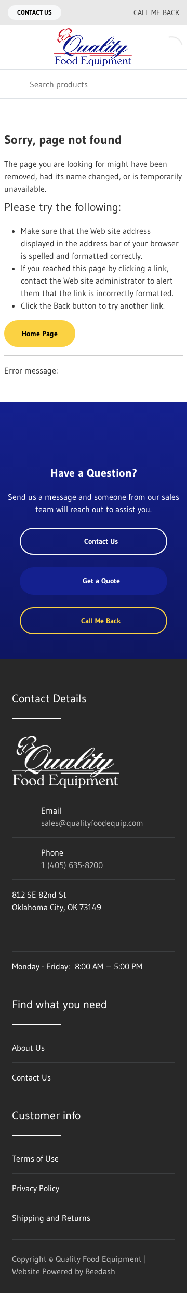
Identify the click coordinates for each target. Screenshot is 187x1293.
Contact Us (34, 12)
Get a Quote (101, 580)
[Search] (15, 84)
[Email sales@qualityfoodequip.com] (81, 12)
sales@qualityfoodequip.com (92, 823)
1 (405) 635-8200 (72, 865)
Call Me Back (156, 12)
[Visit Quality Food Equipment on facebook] (16, 936)
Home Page (40, 333)
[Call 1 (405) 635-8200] (102, 12)
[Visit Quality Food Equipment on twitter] (38, 936)
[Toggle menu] (14, 47)
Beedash (100, 1271)
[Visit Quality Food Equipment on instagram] (60, 936)
